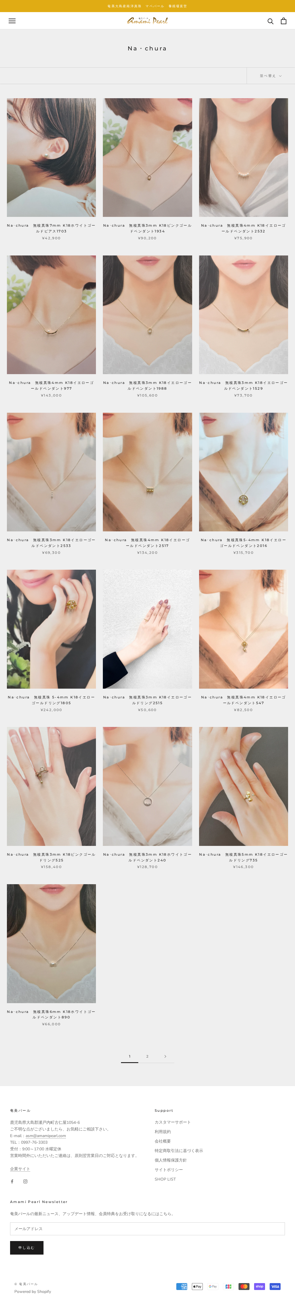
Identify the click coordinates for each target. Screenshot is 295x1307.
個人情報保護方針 (171, 1160)
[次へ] (165, 1056)
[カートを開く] (283, 21)
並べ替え (269, 75)
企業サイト (20, 1169)
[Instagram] (25, 1181)
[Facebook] (12, 1181)
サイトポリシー (169, 1169)
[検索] (271, 21)
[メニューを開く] (12, 20)
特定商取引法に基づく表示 (179, 1150)
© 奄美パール (26, 1284)
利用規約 (163, 1131)
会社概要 (163, 1141)
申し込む (26, 1247)
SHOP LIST (165, 1179)
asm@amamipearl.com (46, 1136)
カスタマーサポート (173, 1122)
